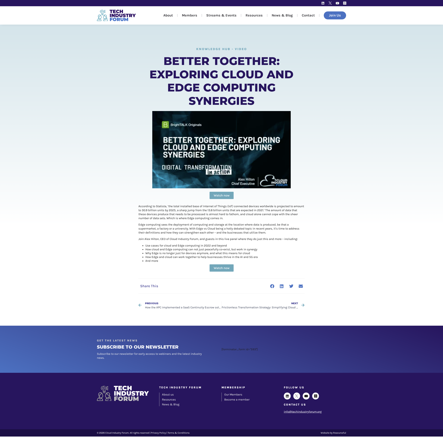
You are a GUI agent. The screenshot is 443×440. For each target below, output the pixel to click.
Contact (308, 15)
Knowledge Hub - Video (221, 49)
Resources (254, 15)
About (168, 15)
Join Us (335, 15)
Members (189, 15)
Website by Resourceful (333, 432)
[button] (272, 286)
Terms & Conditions (178, 432)
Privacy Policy (158, 432)
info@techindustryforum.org (303, 411)
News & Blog (282, 15)
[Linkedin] (323, 3)
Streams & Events (221, 15)
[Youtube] (337, 3)
